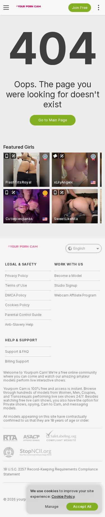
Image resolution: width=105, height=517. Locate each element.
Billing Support (17, 361)
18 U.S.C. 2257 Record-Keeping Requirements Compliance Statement (50, 471)
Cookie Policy (63, 496)
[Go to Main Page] (32, 7)
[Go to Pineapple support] (9, 452)
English (79, 248)
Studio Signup (65, 286)
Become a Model (68, 276)
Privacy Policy (16, 276)
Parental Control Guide (23, 315)
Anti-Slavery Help (19, 325)
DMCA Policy (15, 295)
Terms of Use (16, 286)
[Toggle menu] (6, 7)
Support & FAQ (17, 352)
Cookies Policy (17, 305)
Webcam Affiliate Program (75, 295)
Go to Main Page (52, 120)
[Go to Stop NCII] (36, 452)
